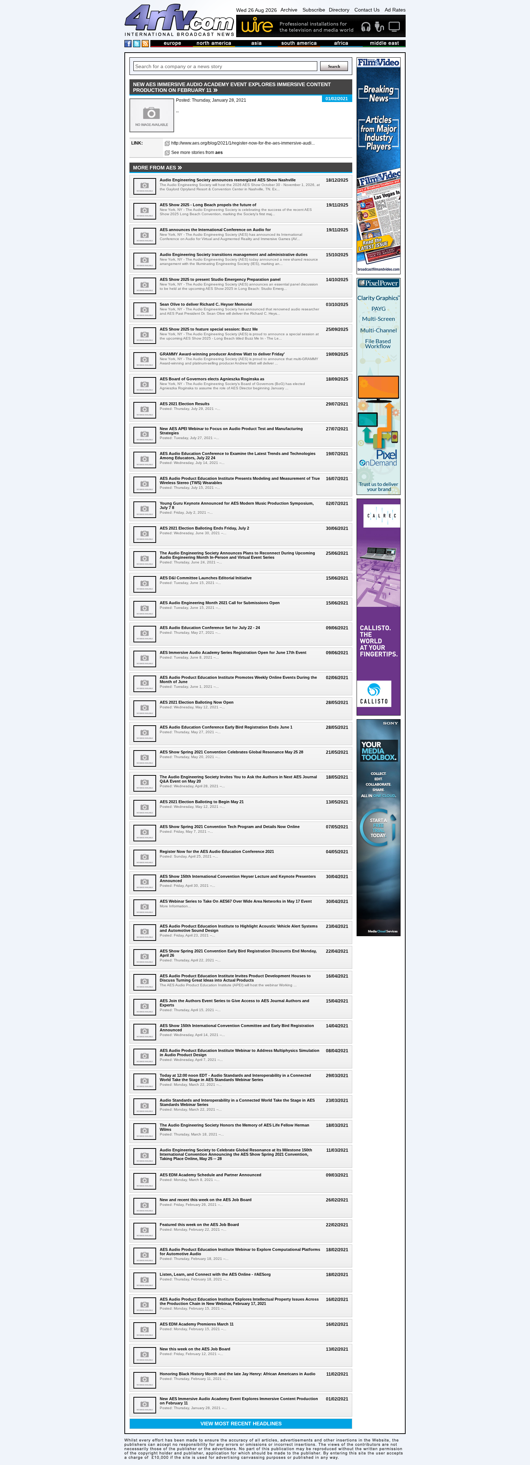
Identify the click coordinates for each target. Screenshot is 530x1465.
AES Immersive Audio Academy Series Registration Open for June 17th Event (233, 652)
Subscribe (313, 10)
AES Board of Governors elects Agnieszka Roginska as (212, 379)
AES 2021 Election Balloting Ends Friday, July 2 (204, 528)
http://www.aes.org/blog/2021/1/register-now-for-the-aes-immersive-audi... (243, 143)
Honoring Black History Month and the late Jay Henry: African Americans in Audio (237, 1374)
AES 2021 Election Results (184, 404)
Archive (289, 10)
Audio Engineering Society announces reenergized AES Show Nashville (228, 180)
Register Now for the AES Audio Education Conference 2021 (217, 851)
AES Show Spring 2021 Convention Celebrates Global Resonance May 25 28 (231, 752)
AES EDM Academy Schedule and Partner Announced (210, 1175)
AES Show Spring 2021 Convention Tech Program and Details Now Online (230, 826)
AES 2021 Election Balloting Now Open (197, 702)
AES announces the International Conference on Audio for (215, 229)
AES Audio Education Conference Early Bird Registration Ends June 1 (226, 727)
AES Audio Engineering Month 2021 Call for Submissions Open (220, 603)
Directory (339, 10)
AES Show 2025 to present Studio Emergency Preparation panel (220, 279)
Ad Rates (395, 10)
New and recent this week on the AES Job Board (206, 1200)
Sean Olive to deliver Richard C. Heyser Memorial (206, 304)
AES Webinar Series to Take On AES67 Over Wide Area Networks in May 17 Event (236, 901)
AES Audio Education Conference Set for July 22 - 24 (210, 627)
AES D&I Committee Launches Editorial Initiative (206, 578)
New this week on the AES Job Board (195, 1349)
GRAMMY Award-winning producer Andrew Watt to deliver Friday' (222, 354)
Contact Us (367, 10)
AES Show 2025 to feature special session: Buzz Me (209, 329)
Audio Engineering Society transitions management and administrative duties (234, 254)
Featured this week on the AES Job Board (199, 1224)
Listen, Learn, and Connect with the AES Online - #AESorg (215, 1274)
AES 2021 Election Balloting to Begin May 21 (202, 802)
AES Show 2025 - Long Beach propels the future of (208, 205)
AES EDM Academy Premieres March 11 (197, 1324)
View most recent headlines (241, 1423)
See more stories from (197, 152)
